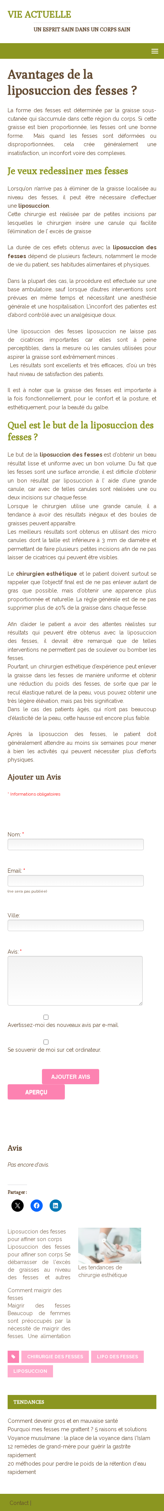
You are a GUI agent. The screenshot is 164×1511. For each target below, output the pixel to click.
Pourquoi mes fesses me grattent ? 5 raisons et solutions (77, 1429)
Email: (16, 871)
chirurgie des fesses (55, 1356)
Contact (19, 1503)
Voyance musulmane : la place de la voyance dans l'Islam (79, 1438)
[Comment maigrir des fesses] (43, 1313)
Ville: (14, 915)
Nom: (16, 834)
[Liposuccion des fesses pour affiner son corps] (43, 1254)
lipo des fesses (117, 1356)
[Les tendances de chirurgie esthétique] (109, 1246)
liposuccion (30, 1371)
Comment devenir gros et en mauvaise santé (63, 1421)
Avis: (15, 952)
